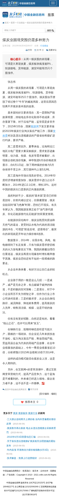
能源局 (35, 126)
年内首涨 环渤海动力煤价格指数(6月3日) (28, 450)
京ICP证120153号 (37, 483)
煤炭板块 (23, 413)
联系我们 (26, 471)
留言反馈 (34, 389)
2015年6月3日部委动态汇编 (21, 437)
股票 (51, 15)
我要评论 (53, 50)
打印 (30, 50)
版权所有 (25, 483)
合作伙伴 (44, 471)
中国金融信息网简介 (12, 471)
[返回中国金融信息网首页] (43, 383)
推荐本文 (31, 401)
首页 (7, 23)
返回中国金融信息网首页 (16, 389)
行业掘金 (21, 23)
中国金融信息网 (13, 483)
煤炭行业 (32, 413)
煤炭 (15, 413)
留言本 (35, 471)
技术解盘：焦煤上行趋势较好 (22, 458)
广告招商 (11, 475)
